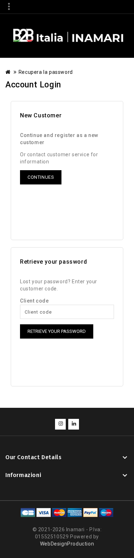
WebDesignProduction (67, 544)
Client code (34, 301)
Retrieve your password (57, 331)
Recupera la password (46, 72)
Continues (41, 177)
